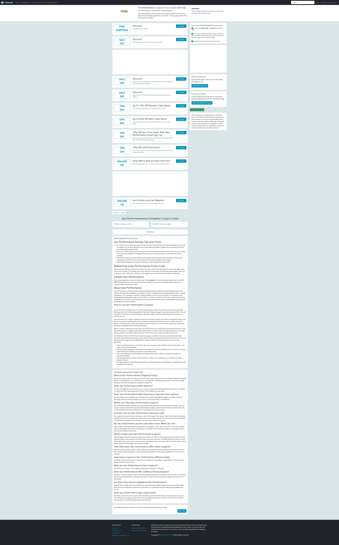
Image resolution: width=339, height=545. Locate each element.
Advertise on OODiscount (120, 535)
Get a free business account (202, 103)
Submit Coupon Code (197, 110)
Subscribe (182, 511)
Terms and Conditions (139, 528)
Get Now (181, 26)
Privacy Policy (116, 531)
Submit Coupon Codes (139, 531)
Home (17, 2)
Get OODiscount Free (200, 86)
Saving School (25, 2)
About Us (115, 528)
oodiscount (7, 2)
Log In (317, 2)
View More (150, 232)
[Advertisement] (150, 62)
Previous (116, 212)
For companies (332, 2)
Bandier (162, 224)
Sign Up (323, 2)
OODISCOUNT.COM (166, 535)
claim (204, 126)
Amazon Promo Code (38, 2)
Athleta (123, 224)
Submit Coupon (52, 2)
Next (123, 212)
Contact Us (116, 533)
